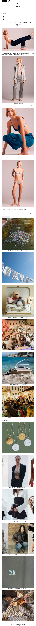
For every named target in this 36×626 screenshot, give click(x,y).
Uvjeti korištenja (18, 624)
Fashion (18, 3)
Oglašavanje (23, 624)
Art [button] (18, 10)
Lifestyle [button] (18, 7)
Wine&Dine (18, 6)
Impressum (12, 624)
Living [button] (18, 9)
